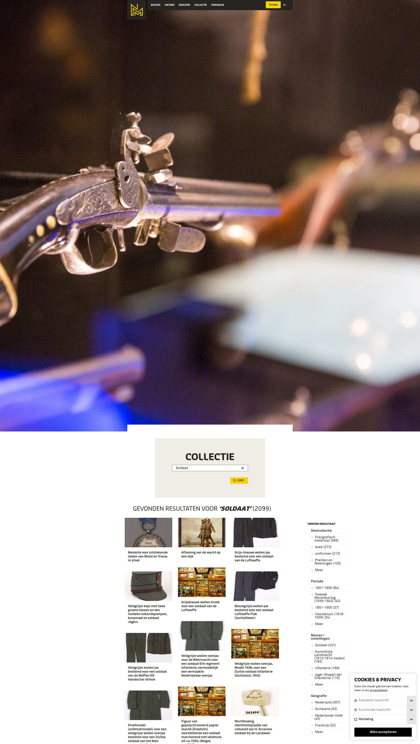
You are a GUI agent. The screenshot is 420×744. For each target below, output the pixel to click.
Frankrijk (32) (325, 725)
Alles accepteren (383, 732)
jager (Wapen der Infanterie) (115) (328, 676)
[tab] (411, 700)
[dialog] (383, 707)
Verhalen (217, 4)
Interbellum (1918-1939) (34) (329, 616)
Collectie (200, 4)
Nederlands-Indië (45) (328, 717)
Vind (240, 480)
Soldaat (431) (325, 645)
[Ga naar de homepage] (136, 9)
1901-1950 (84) (327, 588)
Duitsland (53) (326, 709)
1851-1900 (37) (327, 607)
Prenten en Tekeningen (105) (327, 562)
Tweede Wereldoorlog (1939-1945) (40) (327, 598)
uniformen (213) (327, 553)
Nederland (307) (327, 702)
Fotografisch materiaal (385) (326, 539)
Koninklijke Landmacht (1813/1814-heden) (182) (329, 656)
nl (285, 4)
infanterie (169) (327, 668)
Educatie (184, 4)
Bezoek (155, 4)
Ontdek (170, 4)
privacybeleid (378, 690)
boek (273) (323, 547)
